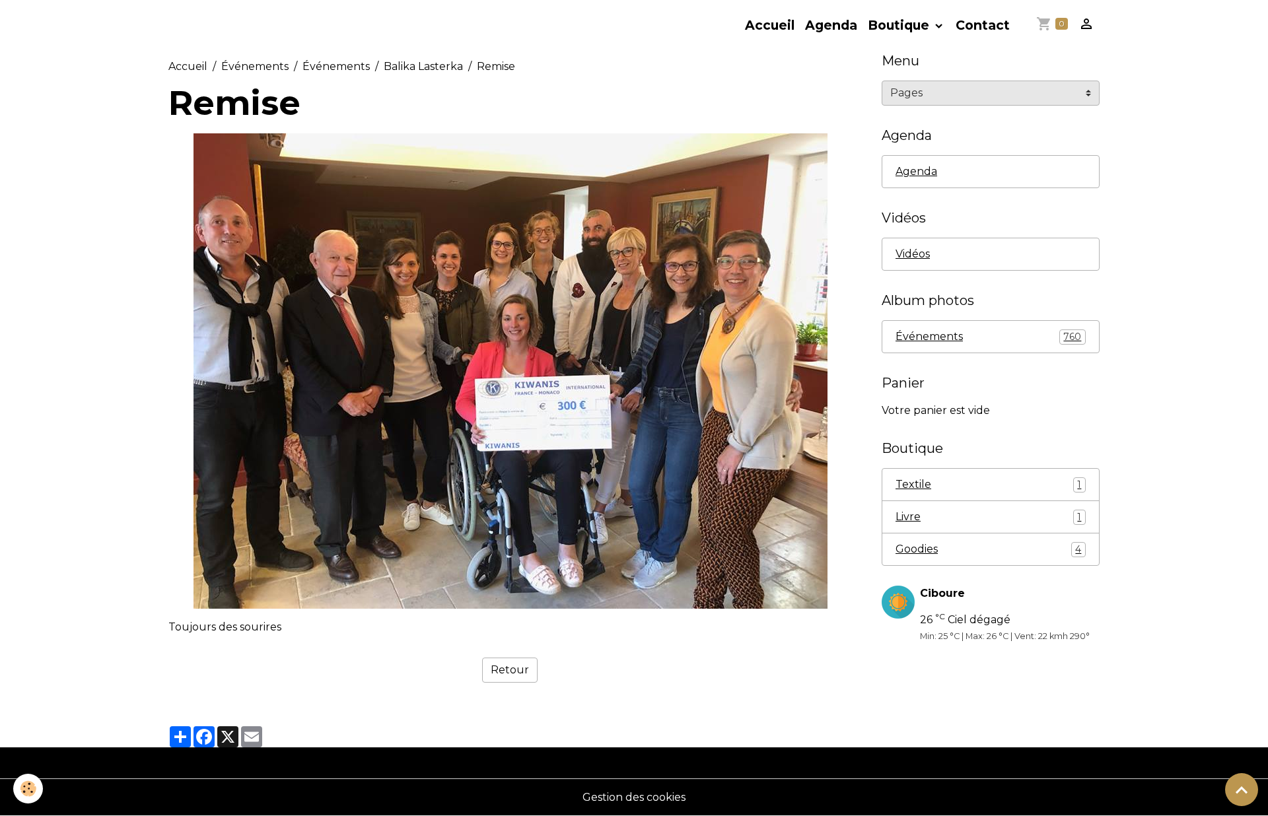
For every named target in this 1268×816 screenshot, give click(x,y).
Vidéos (913, 254)
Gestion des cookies (634, 797)
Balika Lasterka (423, 66)
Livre (988, 516)
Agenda (831, 25)
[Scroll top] (1241, 789)
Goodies (988, 549)
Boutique (900, 25)
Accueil (769, 25)
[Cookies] (28, 788)
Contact (983, 25)
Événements (255, 66)
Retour (510, 669)
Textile (988, 484)
